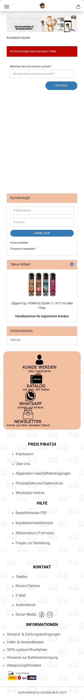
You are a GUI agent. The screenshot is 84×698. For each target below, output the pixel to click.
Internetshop (27, 692)
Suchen (61, 85)
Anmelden (42, 233)
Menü (6, 6)
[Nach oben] (12, 669)
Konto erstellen (19, 242)
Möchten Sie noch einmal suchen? (30, 66)
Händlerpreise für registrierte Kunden (42, 316)
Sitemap (15, 339)
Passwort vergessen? (23, 248)
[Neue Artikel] (72, 264)
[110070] (42, 284)
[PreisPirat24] (42, 5)
